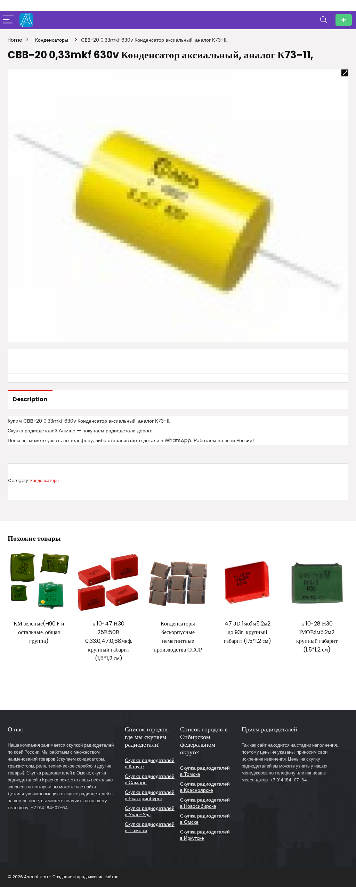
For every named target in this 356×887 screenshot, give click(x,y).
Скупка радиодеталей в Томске (205, 771)
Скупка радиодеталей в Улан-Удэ (150, 811)
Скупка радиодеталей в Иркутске (205, 835)
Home (15, 39)
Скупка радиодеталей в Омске (205, 819)
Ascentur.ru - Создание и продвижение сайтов (71, 877)
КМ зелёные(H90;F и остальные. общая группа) (39, 632)
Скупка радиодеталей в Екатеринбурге (150, 795)
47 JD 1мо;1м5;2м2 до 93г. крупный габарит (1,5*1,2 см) (247, 632)
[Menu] (8, 20)
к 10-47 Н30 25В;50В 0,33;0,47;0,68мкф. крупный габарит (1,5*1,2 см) (108, 641)
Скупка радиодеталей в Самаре (150, 779)
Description (30, 399)
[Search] (323, 20)
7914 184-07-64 (343, 20)
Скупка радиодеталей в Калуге (150, 763)
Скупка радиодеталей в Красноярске (205, 787)
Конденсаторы (51, 39)
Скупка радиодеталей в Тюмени (150, 827)
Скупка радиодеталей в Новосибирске (205, 803)
